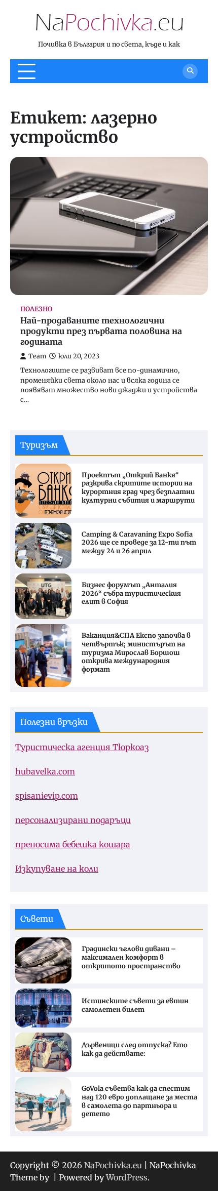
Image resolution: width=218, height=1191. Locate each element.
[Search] (190, 71)
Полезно (36, 309)
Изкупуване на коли (56, 869)
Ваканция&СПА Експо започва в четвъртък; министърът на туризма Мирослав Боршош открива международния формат (136, 653)
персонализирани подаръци (73, 820)
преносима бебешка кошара (72, 844)
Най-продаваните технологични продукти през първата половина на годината (101, 331)
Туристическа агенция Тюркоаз (82, 747)
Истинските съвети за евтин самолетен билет (135, 1005)
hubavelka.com (45, 771)
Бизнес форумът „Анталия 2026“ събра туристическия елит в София (131, 593)
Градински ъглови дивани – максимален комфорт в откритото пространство (131, 957)
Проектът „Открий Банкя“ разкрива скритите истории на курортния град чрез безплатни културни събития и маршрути (138, 488)
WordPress (127, 1177)
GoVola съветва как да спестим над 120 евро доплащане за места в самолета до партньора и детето (139, 1101)
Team (37, 356)
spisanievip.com (46, 796)
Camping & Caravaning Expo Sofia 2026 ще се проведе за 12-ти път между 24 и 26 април (139, 543)
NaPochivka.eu (113, 1165)
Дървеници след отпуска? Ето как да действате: (135, 1049)
